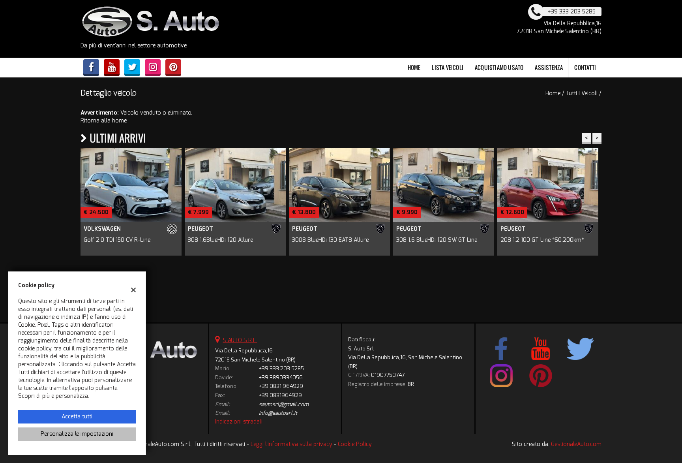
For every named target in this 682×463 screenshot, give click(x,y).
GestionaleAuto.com (576, 444)
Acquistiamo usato (499, 67)
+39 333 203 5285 (281, 368)
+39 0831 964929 (281, 386)
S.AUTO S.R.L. (240, 340)
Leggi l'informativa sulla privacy (291, 444)
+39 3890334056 (281, 377)
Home (414, 67)
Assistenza (549, 67)
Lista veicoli (447, 67)
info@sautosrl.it (278, 413)
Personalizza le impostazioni (77, 434)
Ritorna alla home (104, 120)
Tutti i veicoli (582, 93)
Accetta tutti (77, 416)
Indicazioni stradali (238, 421)
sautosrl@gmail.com (284, 404)
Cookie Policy (355, 444)
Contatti (585, 67)
